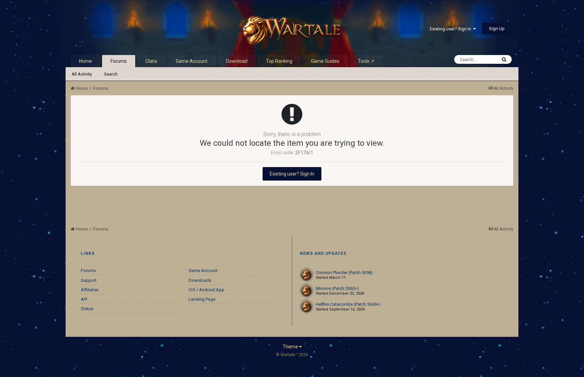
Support (89, 280)
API (84, 299)
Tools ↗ (366, 61)
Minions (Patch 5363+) (337, 288)
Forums (119, 61)
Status (87, 308)
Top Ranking (279, 61)
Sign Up (497, 28)
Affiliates (89, 289)
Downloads (200, 280)
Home (85, 61)
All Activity (82, 74)
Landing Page (202, 299)
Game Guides (325, 61)
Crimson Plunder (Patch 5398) (344, 272)
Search (111, 74)
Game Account (192, 61)
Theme (291, 346)
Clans (151, 61)
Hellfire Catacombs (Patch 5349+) (348, 304)
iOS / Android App (206, 289)
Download (236, 61)
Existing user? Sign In (451, 28)
